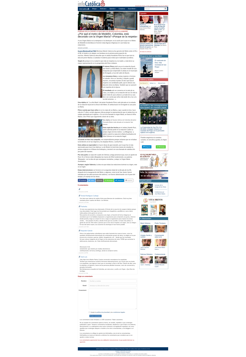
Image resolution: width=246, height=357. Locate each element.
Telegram (120, 180)
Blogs (94, 8)
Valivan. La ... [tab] (153, 83)
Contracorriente (160, 254)
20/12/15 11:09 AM (83, 48)
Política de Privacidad (120, 348)
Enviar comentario (95, 316)
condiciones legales (119, 312)
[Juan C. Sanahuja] (146, 259)
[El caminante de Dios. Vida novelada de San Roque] (146, 67)
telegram (128, 352)
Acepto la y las (108, 312)
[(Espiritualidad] (146, 188)
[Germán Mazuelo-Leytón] (161, 259)
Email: (85, 285)
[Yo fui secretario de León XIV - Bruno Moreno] (153, 161)
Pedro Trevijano (160, 223)
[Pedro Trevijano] (161, 228)
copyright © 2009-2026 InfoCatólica (123, 351)
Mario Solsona (145, 223)
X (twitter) (118, 352)
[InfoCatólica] (91, 3)
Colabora (122, 8)
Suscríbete (131, 8)
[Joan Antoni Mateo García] (161, 242)
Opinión (112, 8)
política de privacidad (103, 312)
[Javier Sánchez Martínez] (146, 242)
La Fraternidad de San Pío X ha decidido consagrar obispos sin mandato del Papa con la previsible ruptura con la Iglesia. (152, 130)
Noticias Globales (146, 254)
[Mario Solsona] (146, 228)
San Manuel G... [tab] (144, 83)
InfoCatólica (83, 9)
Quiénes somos (99, 348)
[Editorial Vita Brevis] (153, 206)
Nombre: (84, 281)
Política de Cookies (129, 348)
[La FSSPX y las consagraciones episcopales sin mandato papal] (153, 117)
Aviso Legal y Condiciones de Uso (142, 348)
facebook (123, 352)
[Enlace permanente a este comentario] (79, 189)
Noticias (103, 8)
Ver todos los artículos (145, 51)
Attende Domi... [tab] (162, 83)
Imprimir (129, 180)
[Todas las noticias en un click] (153, 174)
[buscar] (165, 8)
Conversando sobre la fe (159, 236)
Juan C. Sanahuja (145, 264)
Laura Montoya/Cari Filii (87, 51)
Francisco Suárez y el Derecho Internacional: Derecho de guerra (146, 45)
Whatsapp (109, 180)
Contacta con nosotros (109, 348)
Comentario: (83, 290)
